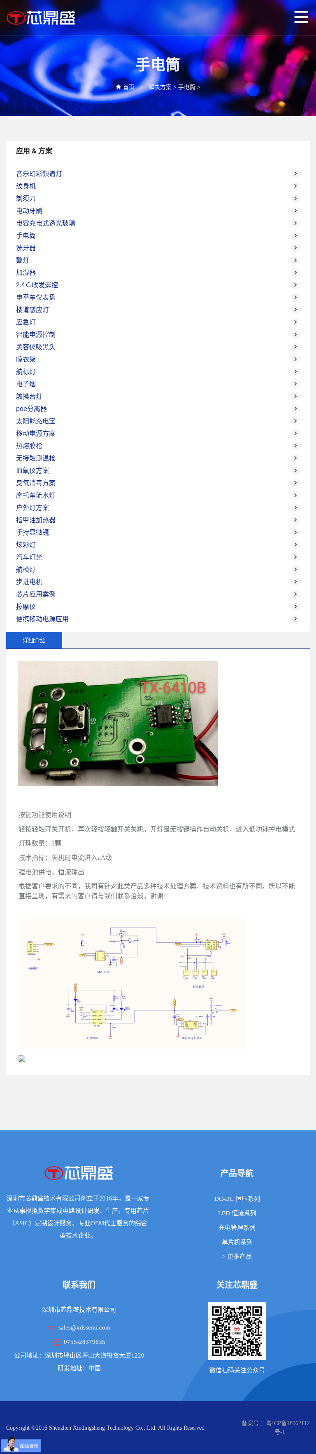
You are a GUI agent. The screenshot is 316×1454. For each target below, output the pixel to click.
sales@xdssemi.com (84, 1327)
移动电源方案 (36, 433)
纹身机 (26, 186)
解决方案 (160, 87)
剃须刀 (26, 198)
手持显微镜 (32, 532)
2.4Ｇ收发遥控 (37, 285)
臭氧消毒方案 (36, 482)
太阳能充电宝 (36, 421)
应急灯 (26, 322)
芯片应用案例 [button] (36, 594)
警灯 (22, 260)
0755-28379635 (84, 1342)
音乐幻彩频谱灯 (39, 173)
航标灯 (26, 371)
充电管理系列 (237, 1227)
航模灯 (26, 569)
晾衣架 (26, 359)
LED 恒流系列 (237, 1213)
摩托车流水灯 (36, 495)
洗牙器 (26, 247)
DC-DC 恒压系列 (237, 1199)
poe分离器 (31, 408)
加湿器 (26, 272)
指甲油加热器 (36, 520)
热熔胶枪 (29, 445)
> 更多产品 (237, 1256)
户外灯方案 (32, 507)
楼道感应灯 (32, 309)
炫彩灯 (26, 544)
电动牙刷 (29, 210)
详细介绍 (34, 640)
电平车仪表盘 (36, 297)
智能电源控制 (36, 334)
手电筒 (186, 87)
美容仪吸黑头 (36, 346)
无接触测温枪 (36, 458)
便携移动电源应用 (42, 618)
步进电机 (29, 581)
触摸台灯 (29, 396)
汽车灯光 (29, 557)
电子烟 (26, 384)
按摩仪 (26, 606)
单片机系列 (237, 1242)
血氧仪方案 (32, 470)
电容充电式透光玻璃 (45, 223)
